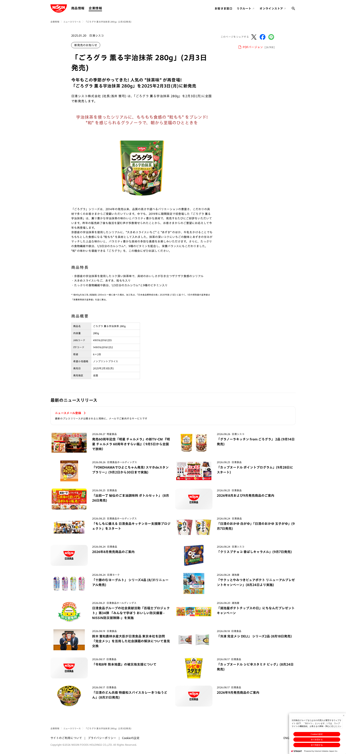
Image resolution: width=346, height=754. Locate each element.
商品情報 (77, 8)
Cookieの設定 (317, 734)
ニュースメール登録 (68, 413)
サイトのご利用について (66, 737)
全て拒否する (317, 739)
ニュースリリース (72, 22)
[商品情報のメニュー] (85, 8)
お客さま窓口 (223, 8)
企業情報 (95, 8)
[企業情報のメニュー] (103, 8)
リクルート (244, 8)
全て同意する (317, 745)
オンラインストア (271, 8)
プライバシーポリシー (102, 737)
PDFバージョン (259, 47)
